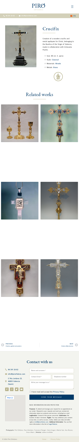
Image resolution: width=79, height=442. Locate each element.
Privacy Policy (58, 392)
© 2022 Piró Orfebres (9, 439)
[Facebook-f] (7, 389)
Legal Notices (53, 424)
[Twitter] (16, 389)
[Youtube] (21, 389)
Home (44, 439)
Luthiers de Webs (47, 432)
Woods (58, 64)
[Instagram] (11, 389)
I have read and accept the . (48, 392)
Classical (55, 60)
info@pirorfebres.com (41, 422)
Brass (55, 67)
